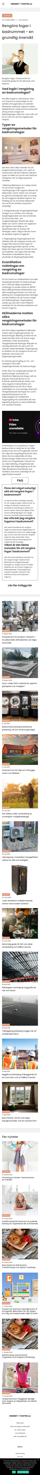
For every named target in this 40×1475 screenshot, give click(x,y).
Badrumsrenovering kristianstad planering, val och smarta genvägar (18, 728)
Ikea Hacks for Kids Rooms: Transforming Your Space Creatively (18, 1266)
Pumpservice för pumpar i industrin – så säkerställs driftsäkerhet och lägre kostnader (19, 640)
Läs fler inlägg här (20, 585)
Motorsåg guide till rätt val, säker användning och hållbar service (17, 945)
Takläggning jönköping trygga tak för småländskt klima (19, 1032)
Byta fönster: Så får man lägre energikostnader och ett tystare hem (19, 1119)
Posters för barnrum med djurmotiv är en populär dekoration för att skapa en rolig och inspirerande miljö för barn (20, 1311)
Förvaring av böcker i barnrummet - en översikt (18, 1178)
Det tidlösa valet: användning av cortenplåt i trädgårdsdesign (17, 815)
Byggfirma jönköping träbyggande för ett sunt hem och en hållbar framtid (19, 1076)
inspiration (6, 631)
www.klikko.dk (22, 1436)
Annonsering (20, 1453)
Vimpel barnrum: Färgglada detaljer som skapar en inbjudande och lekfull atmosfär (19, 1401)
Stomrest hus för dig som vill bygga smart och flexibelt (18, 771)
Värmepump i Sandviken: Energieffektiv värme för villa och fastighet (20, 858)
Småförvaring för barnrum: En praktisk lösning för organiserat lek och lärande (20, 1222)
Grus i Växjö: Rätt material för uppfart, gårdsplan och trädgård (19, 685)
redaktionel (7, 15)
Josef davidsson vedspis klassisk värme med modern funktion (17, 902)
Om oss (20, 1457)
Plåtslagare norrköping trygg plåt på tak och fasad (19, 989)
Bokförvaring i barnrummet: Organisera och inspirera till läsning (18, 1356)
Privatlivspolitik (23, 1472)
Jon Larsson (23, 20)
